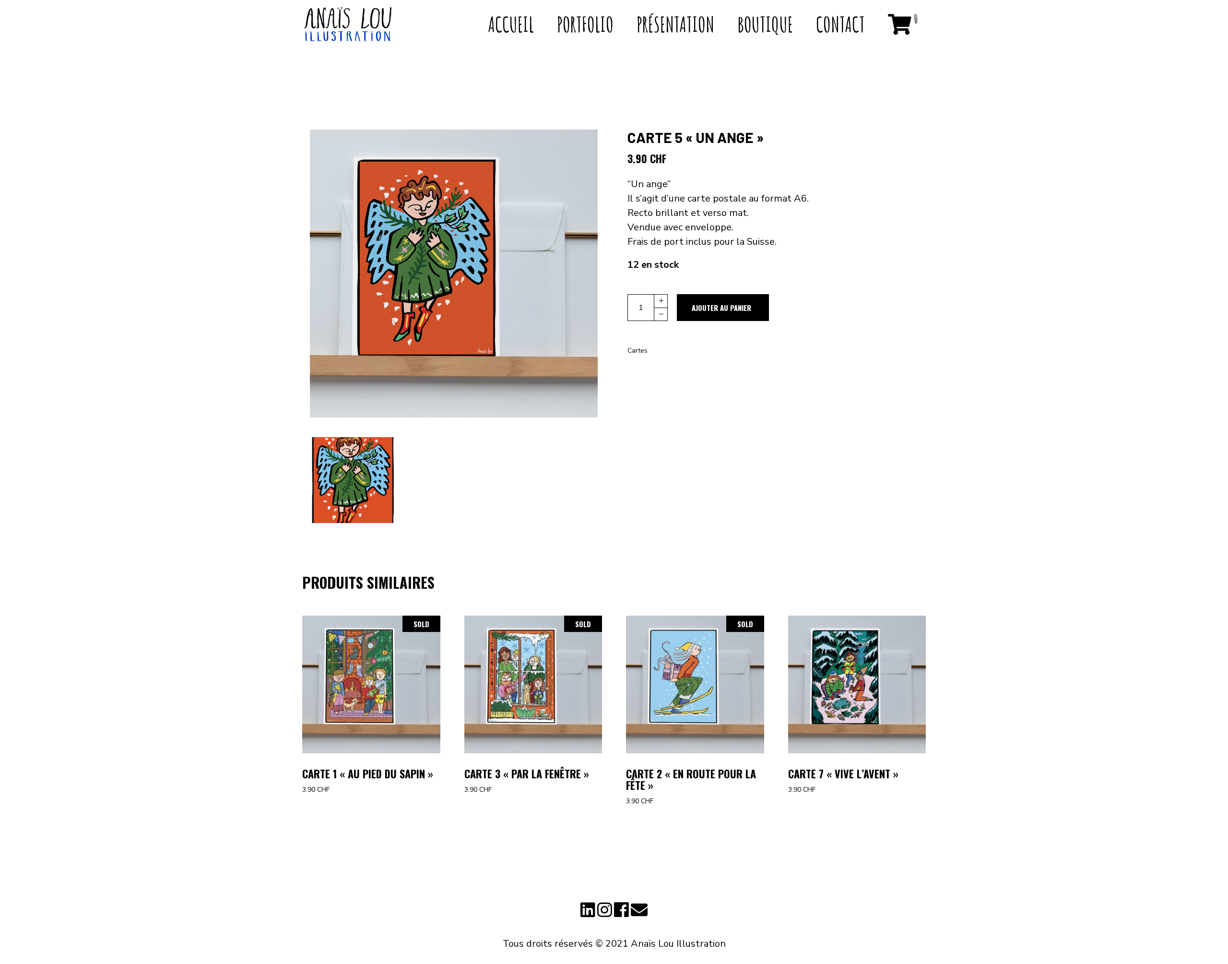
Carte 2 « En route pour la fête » (691, 779)
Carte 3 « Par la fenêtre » (526, 773)
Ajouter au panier (721, 307)
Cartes (637, 350)
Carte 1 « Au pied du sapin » (367, 773)
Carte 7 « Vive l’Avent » (843, 773)
